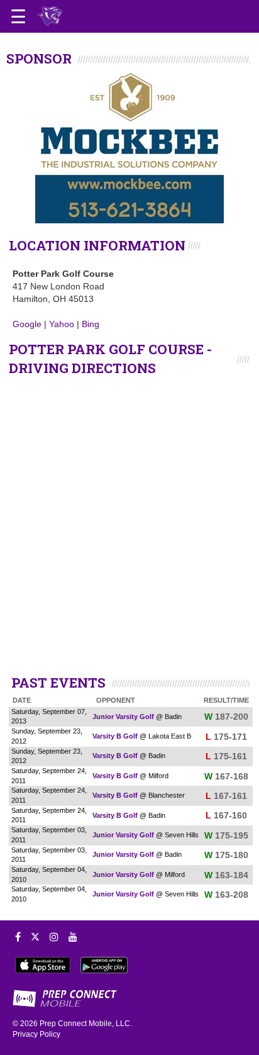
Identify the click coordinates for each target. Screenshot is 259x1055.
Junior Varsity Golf (123, 716)
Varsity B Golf (115, 736)
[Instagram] (54, 936)
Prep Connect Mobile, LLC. (86, 1023)
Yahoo (61, 324)
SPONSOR (39, 58)
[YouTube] (73, 936)
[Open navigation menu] (18, 16)
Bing (90, 324)
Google (27, 324)
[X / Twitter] (35, 937)
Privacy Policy (36, 1034)
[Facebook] (18, 936)
